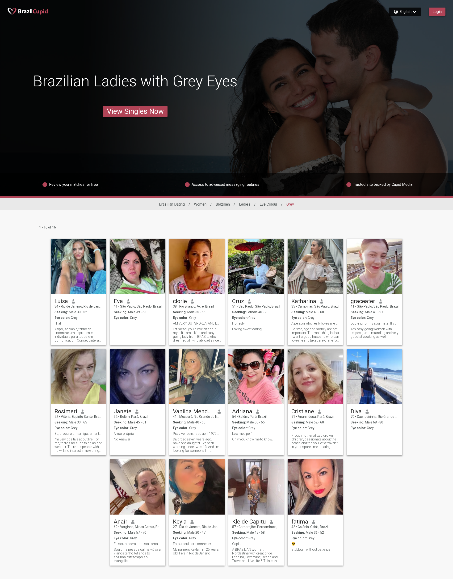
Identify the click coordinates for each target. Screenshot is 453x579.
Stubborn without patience (310, 549)
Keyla (180, 521)
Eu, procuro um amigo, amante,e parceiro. (78, 433)
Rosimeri (66, 411)
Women (200, 204)
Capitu (237, 544)
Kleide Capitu (249, 521)
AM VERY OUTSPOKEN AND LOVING (197, 323)
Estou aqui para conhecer (192, 544)
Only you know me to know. (252, 439)
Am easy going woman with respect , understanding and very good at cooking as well (374, 332)
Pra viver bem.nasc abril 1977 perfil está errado (197, 433)
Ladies (244, 204)
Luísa (61, 301)
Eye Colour (268, 204)
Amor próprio (124, 433)
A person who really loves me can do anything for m (315, 323)
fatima (299, 521)
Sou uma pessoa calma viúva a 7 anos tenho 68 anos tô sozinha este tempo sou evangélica (137, 555)
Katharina (303, 301)
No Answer (122, 439)
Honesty (238, 323)
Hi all (58, 323)
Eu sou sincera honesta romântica (138, 544)
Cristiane (302, 411)
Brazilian (223, 204)
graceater (363, 301)
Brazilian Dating (172, 204)
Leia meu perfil (242, 433)
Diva (356, 411)
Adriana (242, 411)
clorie (180, 301)
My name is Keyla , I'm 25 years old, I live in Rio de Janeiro (196, 551)
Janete (122, 411)
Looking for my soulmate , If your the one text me (374, 323)
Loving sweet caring (247, 329)
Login (437, 11)
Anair (120, 521)
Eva (118, 301)
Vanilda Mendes (193, 411)
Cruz (238, 301)
